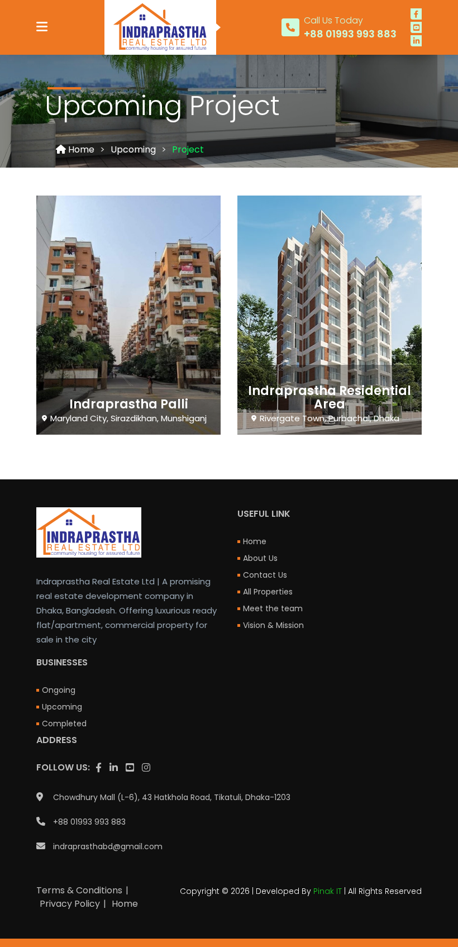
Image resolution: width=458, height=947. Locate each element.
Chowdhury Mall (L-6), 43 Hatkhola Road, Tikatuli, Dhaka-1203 (171, 797)
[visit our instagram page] (146, 767)
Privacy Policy (70, 903)
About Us (260, 558)
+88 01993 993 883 (89, 821)
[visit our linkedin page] (416, 40)
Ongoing (58, 690)
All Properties (268, 591)
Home (80, 149)
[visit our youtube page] (416, 27)
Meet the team (273, 608)
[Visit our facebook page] (416, 14)
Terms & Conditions (79, 890)
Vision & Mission (273, 625)
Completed (64, 723)
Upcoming (133, 149)
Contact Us (265, 574)
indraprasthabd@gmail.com (108, 846)
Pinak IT (327, 891)
